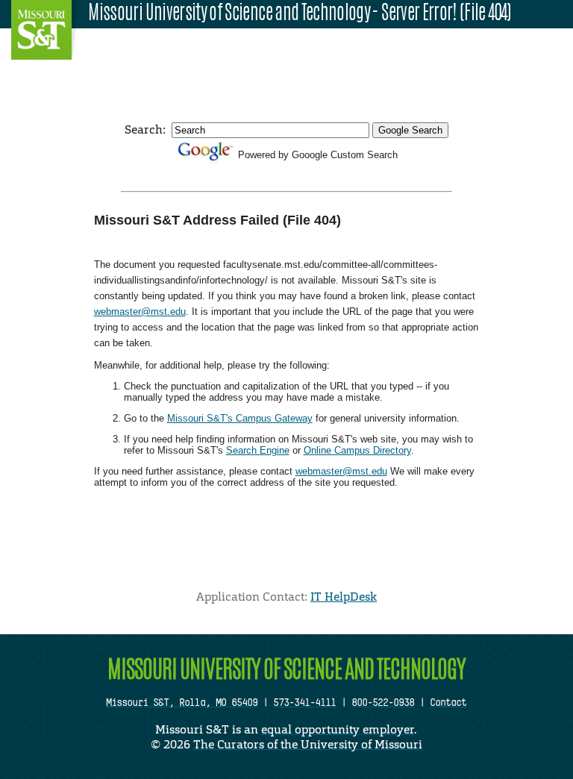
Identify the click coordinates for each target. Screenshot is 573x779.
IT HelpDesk (343, 596)
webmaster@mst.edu (140, 311)
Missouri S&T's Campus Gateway (240, 418)
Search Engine (257, 450)
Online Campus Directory (357, 450)
